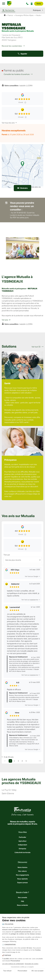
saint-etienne (8, 793)
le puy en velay (9, 790)
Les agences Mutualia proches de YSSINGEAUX (21, 781)
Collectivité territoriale (22, 852)
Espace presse (22, 883)
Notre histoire (22, 867)
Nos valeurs (22, 871)
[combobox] (22, 560)
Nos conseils (22, 897)
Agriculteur (23, 841)
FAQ (22, 901)
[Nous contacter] (27, 4)
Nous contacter (22, 905)
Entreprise (22, 849)
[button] (38, 10)
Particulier (22, 837)
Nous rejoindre (22, 879)
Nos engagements (22, 875)
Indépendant (22, 845)
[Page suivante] (40, 761)
